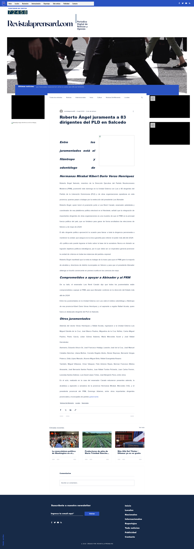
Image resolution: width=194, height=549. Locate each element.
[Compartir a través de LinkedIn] (70, 410)
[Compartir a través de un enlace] (75, 410)
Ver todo (141, 427)
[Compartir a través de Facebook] (61, 410)
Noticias (68, 97)
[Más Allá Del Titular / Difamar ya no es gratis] (129, 439)
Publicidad (130, 532)
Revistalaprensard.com (40, 23)
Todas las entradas (56, 97)
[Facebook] (179, 3)
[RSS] (189, 3)
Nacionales (85, 403)
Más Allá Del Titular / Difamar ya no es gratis (129, 452)
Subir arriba (3, 540)
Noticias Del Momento (113, 97)
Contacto (130, 537)
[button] (142, 97)
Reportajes (131, 523)
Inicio (91, 97)
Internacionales (133, 519)
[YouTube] (186, 3)
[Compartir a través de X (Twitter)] (65, 410)
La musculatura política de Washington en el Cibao (64, 452)
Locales (127, 97)
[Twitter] (183, 3)
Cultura (99, 97)
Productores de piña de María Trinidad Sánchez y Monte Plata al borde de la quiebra (96, 452)
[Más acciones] (133, 111)
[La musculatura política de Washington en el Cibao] (64, 439)
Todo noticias (132, 528)
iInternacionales (80, 97)
